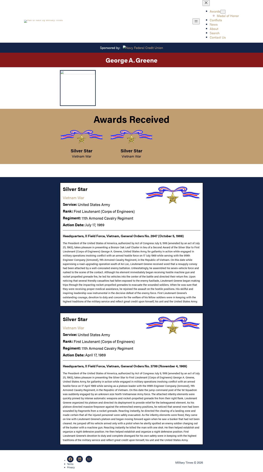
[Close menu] (206, 3)
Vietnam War (81, 156)
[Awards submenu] (222, 12)
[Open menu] (196, 21)
